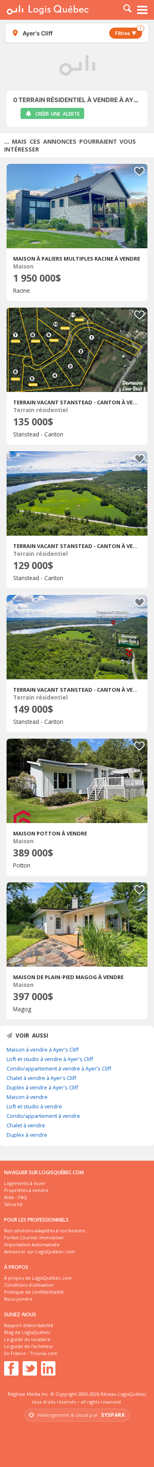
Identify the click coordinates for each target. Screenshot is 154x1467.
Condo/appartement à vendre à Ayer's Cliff (59, 1068)
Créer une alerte (57, 113)
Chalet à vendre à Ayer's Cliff (41, 1078)
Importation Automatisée (32, 1244)
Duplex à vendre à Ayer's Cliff (42, 1087)
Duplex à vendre (27, 1134)
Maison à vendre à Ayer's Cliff (43, 1049)
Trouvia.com (43, 1353)
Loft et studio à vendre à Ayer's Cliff (50, 1059)
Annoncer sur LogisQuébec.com (39, 1251)
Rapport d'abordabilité (28, 1325)
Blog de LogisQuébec (27, 1332)
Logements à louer (25, 1183)
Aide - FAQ (15, 1197)
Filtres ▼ (128, 32)
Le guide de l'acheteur (28, 1346)
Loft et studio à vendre (34, 1106)
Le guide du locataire (27, 1339)
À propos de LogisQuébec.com (38, 1278)
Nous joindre (18, 1299)
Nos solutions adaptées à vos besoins (44, 1230)
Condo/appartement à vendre (43, 1115)
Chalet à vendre (26, 1125)
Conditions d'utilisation (29, 1285)
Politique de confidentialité (34, 1292)
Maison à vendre (27, 1097)
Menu (142, 10)
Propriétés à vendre (26, 1190)
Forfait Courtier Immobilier (34, 1237)
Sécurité (13, 1204)
